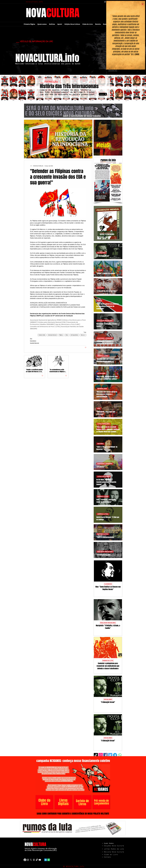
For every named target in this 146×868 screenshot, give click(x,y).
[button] (143, 4)
